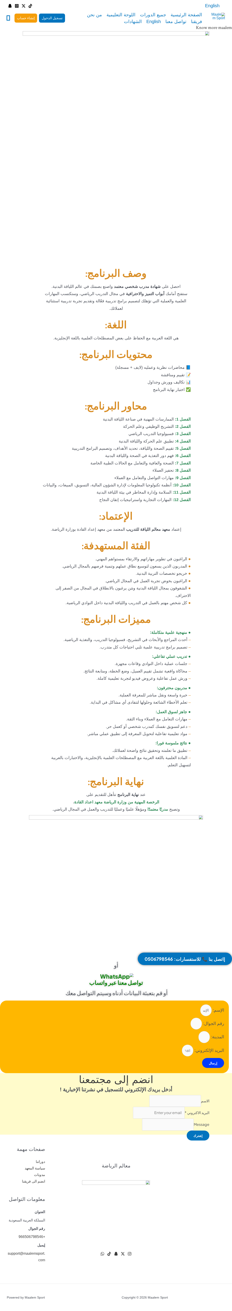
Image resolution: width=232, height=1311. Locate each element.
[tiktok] (30, 6)
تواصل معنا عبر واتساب (116, 982)
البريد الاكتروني (197, 1112)
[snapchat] (10, 6)
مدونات (39, 1175)
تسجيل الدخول (52, 18)
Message (201, 1124)
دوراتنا (40, 1162)
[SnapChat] (116, 1254)
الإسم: (218, 1010)
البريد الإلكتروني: (208, 1050)
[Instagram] (17, 6)
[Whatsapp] (102, 1254)
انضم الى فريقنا (33, 1181)
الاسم (205, 1100)
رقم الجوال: (213, 1023)
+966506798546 (32, 1237)
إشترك (198, 1136)
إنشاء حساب (26, 18)
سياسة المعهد (35, 1168)
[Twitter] (24, 6)
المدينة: (217, 1036)
